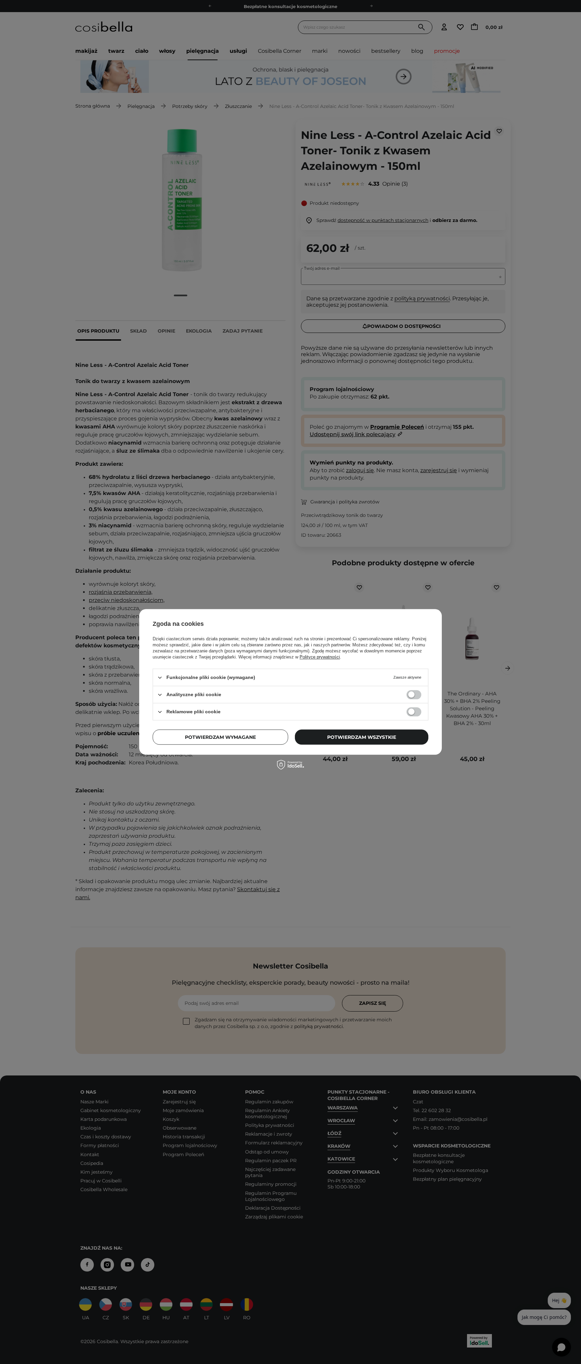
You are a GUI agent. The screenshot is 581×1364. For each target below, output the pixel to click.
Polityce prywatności (320, 656)
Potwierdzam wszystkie (361, 737)
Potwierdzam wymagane (220, 737)
